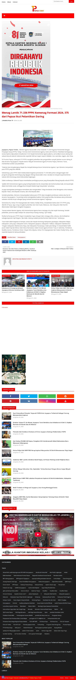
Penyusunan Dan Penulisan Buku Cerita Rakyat (15, 618)
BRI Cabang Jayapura (8, 578)
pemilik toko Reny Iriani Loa (42, 615)
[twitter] (29, 396)
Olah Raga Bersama (20, 612)
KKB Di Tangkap (62, 600)
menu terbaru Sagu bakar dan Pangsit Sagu (14, 609)
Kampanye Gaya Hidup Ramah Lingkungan (21, 597)
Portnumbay (41, 624)
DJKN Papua (68, 581)
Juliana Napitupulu (33, 594)
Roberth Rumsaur (28, 627)
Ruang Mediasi (58, 627)
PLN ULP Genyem (64, 621)
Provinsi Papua (67, 624)
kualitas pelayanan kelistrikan (27, 603)
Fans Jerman (61, 585)
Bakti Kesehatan (7, 575)
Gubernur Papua (35, 591)
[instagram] (47, 401)
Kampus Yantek (7, 600)
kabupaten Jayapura (64, 594)
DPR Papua (15, 585)
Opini (46, 612)
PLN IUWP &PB (33, 621)
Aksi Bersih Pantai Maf (41, 572)
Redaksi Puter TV (8, 120)
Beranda (4, 108)
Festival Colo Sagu (7, 588)
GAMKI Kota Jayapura (20, 588)
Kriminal (15, 603)
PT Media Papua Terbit (34, 678)
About (9, 2)
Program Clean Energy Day (54, 624)
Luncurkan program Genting (10, 606)
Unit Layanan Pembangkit (35, 634)
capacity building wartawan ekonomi (41, 578)
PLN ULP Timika (7, 624)
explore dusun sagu (51, 585)
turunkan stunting (7, 634)
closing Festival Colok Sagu (10, 581)
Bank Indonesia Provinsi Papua (22, 575)
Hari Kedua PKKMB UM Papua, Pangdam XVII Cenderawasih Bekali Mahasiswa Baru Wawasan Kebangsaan (40, 442)
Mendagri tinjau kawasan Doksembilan (48, 606)
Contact (15, 2)
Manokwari (23, 606)
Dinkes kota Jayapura (44, 581)
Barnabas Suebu (58, 575)
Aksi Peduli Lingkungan (56, 572)
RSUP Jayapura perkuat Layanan (43, 627)
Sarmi (37, 631)
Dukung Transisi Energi (26, 585)
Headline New (53, 591)
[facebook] (10, 396)
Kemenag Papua (36, 600)
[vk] (29, 401)
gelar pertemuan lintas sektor (10, 591)
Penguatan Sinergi (56, 615)
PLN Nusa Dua (54, 621)
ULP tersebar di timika (20, 634)
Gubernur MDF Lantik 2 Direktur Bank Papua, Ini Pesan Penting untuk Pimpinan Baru (41, 459)
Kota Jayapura (11, 108)
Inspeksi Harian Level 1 (20, 594)
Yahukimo (46, 634)
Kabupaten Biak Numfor (50, 594)
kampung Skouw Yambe (49, 597)
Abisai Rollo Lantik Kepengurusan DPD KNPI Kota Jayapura (18, 572)
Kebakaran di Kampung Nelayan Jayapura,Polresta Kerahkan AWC (13, 289)
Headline (45, 591)
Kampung (37, 597)
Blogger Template (14, 678)
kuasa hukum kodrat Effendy (44, 603)
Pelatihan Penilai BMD (8, 615)
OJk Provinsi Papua (8, 612)
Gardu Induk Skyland (33, 588)
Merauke (30, 609)
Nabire (56, 609)
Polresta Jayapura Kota (29, 624)
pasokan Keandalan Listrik (57, 612)
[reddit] (65, 396)
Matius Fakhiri (31, 606)
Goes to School (25, 591)
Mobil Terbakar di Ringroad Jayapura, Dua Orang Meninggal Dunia (35, 487)
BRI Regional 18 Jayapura (22, 578)
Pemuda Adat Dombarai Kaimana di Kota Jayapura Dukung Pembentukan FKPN (39, 432)
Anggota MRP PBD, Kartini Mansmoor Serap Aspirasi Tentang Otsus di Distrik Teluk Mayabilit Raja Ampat (41, 498)
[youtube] (65, 401)
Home (3, 2)
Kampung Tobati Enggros (64, 597)
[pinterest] (10, 401)
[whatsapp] (47, 396)
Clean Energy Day (67, 578)
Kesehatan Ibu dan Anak (49, 600)
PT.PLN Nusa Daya (7, 627)
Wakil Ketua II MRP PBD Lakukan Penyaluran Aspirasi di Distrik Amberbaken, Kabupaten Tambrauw (42, 479)
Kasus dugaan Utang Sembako (21, 600)
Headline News (11, 237)
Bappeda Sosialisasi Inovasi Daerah (41, 575)
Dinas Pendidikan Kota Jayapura (27, 581)
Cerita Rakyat (56, 578)
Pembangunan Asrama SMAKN (25, 615)
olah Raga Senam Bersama (35, 612)
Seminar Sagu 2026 (46, 631)
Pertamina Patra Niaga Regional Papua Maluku (15, 621)
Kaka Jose (5, 597)
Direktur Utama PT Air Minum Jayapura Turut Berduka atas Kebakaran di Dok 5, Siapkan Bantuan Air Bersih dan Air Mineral (36, 292)
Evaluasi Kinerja (39, 585)
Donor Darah (6, 585)
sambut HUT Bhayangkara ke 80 (11, 631)
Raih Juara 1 (18, 627)
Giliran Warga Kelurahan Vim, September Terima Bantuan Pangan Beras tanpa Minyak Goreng (41, 470)
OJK (61, 609)
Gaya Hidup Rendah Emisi (48, 588)
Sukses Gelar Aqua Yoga (60, 631)
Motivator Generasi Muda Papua (43, 609)
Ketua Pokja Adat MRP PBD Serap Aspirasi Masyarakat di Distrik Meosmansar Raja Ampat (62, 290)
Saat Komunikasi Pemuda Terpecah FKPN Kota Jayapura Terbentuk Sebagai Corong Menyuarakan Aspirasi (41, 414)
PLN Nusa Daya (44, 621)
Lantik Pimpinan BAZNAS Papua (63, 603)
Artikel (65, 572)
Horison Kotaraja (7, 594)
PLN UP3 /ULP (17, 624)
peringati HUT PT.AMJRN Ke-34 (37, 618)
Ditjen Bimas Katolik (57, 581)
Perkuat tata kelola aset (54, 618)
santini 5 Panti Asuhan (28, 631)
